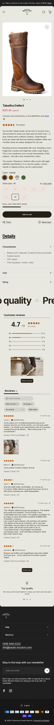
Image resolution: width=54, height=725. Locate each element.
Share (8, 222)
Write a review (27, 381)
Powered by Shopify (41, 720)
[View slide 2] (27, 599)
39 (43, 189)
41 (15, 197)
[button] (27, 333)
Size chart (47, 183)
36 (15, 189)
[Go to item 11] (30, 99)
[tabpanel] (27, 485)
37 (24, 189)
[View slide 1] (23, 599)
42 (24, 197)
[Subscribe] (46, 670)
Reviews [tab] (11, 390)
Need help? (46, 222)
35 (6, 189)
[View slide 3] (30, 599)
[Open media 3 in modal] (46, 26)
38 (34, 189)
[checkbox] (33, 409)
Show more (27, 570)
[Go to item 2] (27, 99)
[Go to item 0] (23, 99)
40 (6, 197)
